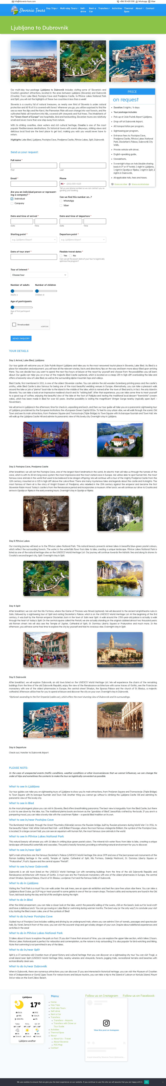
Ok (146, 1082)
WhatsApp (69, 200)
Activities (117, 8)
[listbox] (34, 239)
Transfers (103, 8)
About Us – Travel (62, 1038)
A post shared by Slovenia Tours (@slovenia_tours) (108, 1057)
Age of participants (21, 301)
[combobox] (63, 183)
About (139, 8)
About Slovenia (61, 1041)
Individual (20, 198)
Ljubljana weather (27, 1041)
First (12, 170)
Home (54, 1002)
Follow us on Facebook (138, 996)
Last (62, 170)
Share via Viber (121, 184)
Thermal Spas (128, 10)
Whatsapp (142, 1)
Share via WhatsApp (140, 184)
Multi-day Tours (68, 8)
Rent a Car (92, 10)
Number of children (45, 285)
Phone (63, 178)
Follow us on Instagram (101, 996)
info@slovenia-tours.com (25, 1)
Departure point (69, 234)
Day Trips (51, 8)
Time (37, 226)
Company (19, 203)
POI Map (58, 1044)
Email (14, 178)
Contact (150, 8)
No (74, 255)
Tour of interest (20, 269)
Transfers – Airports (63, 1020)
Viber (152, 1)
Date (13, 226)
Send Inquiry (21, 338)
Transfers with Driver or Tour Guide (65, 1025)
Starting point (19, 234)
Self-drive (83, 10)
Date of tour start (21, 251)
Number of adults (20, 285)
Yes (65, 255)
